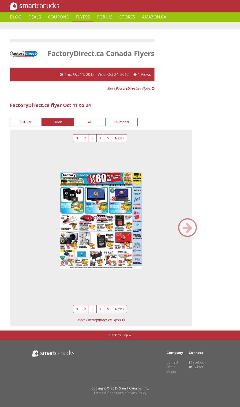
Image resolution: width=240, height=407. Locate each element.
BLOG (15, 17)
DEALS (34, 17)
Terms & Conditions (109, 393)
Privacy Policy (136, 393)
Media (171, 371)
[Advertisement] (95, 26)
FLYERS (83, 17)
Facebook (198, 362)
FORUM (104, 17)
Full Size (26, 122)
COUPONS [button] (58, 17)
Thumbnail (122, 122)
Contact (172, 362)
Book (58, 122)
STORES (127, 17)
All (89, 122)
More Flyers (129, 88)
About (171, 367)
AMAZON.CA (154, 17)
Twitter (197, 367)
